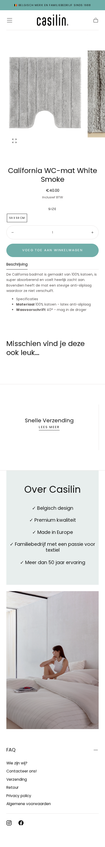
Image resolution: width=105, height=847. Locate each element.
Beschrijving (17, 264)
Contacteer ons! (21, 771)
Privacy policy (18, 795)
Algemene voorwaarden (28, 803)
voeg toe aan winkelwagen (52, 250)
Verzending (16, 779)
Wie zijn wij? (16, 763)
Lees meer (49, 427)
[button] (9, 20)
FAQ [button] (11, 750)
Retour (12, 787)
